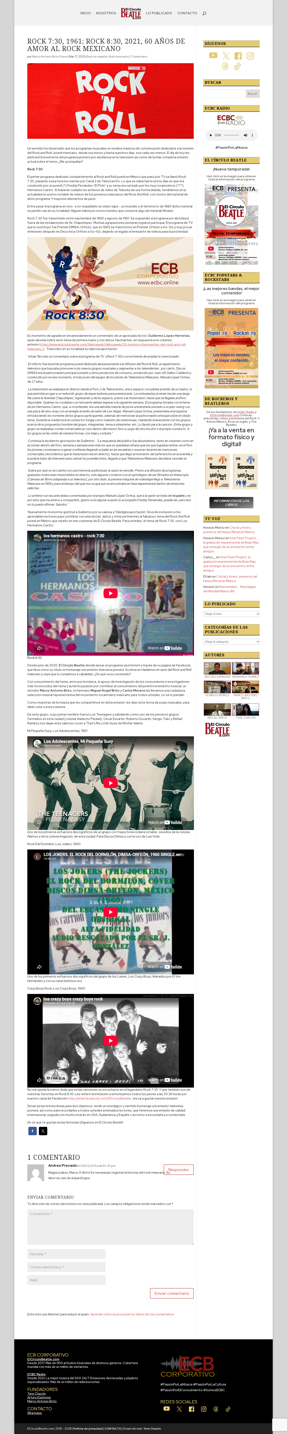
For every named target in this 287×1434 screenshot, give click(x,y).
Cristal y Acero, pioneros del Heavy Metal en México (229, 530)
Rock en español (96, 56)
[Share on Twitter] (43, 1134)
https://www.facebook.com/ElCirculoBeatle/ (99, 1098)
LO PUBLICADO (159, 13)
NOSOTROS (106, 13)
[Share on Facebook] (32, 1134)
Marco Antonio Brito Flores (49, 56)
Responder (178, 1169)
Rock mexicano (118, 56)
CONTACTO (187, 13)
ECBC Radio (36, 1374)
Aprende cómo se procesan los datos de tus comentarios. (132, 1314)
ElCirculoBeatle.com (43, 1359)
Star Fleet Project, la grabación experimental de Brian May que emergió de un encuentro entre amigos (231, 544)
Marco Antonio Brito (42, 1401)
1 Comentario (138, 56)
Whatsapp (34, 1413)
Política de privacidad (88, 1428)
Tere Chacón (36, 1394)
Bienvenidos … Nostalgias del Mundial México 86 (229, 589)
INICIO (86, 13)
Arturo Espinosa (39, 1397)
